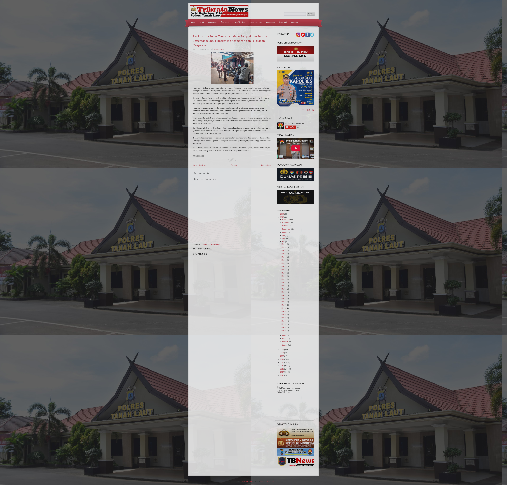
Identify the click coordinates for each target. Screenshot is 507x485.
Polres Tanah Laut (267, 481)
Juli (283, 235)
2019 (282, 366)
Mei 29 (283, 244)
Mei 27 (283, 250)
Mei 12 (283, 295)
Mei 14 (283, 289)
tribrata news (247, 481)
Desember (286, 219)
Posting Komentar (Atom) (211, 244)
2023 (282, 353)
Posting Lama (266, 165)
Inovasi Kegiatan (239, 22)
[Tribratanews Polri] (295, 466)
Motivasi (294, 22)
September (286, 229)
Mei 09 (283, 305)
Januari (284, 345)
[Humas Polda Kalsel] (295, 455)
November (286, 223)
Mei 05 (283, 318)
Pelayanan (212, 22)
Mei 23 (283, 260)
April (284, 335)
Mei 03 (283, 324)
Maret (284, 338)
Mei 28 (283, 247)
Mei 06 (283, 314)
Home (193, 22)
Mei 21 (283, 266)
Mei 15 (283, 286)
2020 (282, 362)
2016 (282, 375)
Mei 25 (283, 253)
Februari (285, 342)
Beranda (234, 165)
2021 (282, 359)
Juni (283, 239)
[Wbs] (295, 204)
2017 (282, 372)
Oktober (285, 226)
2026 (282, 214)
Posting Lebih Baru (200, 165)
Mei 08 (283, 308)
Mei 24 (283, 257)
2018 (282, 369)
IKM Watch (283, 22)
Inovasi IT (225, 22)
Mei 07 (283, 311)
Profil (202, 22)
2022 (282, 356)
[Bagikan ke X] (199, 156)
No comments (219, 49)
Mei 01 (283, 330)
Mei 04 (283, 321)
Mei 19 (283, 273)
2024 (282, 350)
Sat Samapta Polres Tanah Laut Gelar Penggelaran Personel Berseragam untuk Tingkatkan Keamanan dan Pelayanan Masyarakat (230, 41)
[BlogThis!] (197, 156)
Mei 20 (283, 270)
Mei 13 (283, 292)
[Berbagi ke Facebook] (202, 156)
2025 (282, 217)
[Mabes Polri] (295, 437)
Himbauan (270, 22)
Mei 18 (283, 276)
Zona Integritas (256, 22)
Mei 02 (283, 327)
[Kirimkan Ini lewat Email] (194, 156)
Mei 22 (283, 263)
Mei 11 (283, 298)
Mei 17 (283, 279)
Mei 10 (283, 302)
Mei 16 (283, 282)
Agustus (285, 232)
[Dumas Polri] (295, 61)
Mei (283, 242)
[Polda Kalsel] (295, 447)
